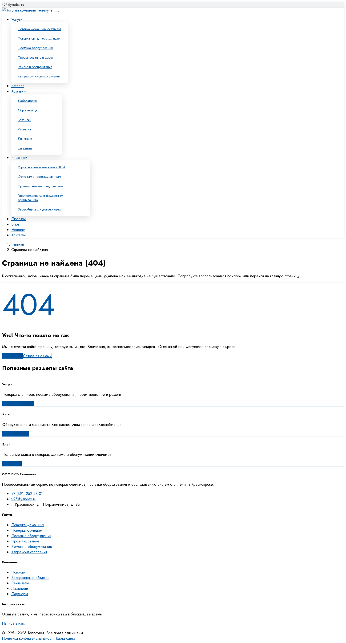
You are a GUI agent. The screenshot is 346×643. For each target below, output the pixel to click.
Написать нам (13, 623)
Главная (17, 244)
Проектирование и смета (35, 57)
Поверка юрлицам (26, 530)
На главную (12, 356)
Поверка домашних (27, 525)
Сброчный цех (28, 110)
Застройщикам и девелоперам (39, 209)
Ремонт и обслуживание (35, 67)
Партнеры (19, 594)
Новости (18, 229)
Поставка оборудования (35, 47)
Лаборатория (27, 100)
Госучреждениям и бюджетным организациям (40, 197)
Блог (15, 224)
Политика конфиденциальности (28, 638)
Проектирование (25, 541)
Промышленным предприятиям (40, 186)
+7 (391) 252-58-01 (27, 493)
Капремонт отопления (29, 552)
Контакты (18, 235)
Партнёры (25, 148)
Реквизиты (25, 129)
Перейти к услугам (18, 403)
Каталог (17, 86)
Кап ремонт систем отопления (39, 76)
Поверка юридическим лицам (39, 38)
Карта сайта (65, 638)
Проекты (18, 219)
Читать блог (12, 463)
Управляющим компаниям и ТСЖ (41, 167)
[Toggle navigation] (57, 11)
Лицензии (25, 138)
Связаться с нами (37, 356)
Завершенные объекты (30, 577)
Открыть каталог (15, 434)
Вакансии (24, 119)
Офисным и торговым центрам (39, 176)
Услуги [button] (16, 19)
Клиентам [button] (19, 157)
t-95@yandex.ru (13, 4)
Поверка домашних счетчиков (39, 29)
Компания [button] (19, 91)
